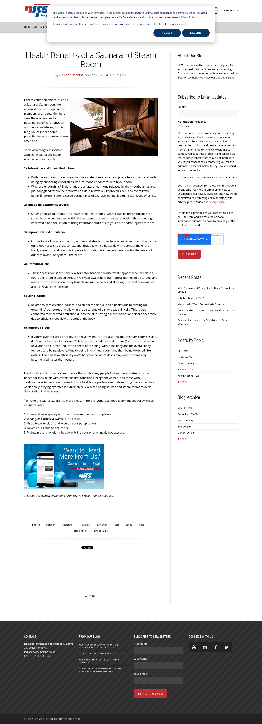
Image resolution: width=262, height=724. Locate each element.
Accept (167, 32)
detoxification (101, 530)
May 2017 (185, 408)
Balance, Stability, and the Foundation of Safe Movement (202, 322)
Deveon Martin (71, 75)
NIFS (183, 351)
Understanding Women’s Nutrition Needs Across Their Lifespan (207, 312)
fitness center (188, 363)
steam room (80, 530)
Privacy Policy (188, 17)
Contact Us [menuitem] (230, 10)
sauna (129, 524)
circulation (102, 524)
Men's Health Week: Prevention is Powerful (201, 304)
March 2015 (185, 420)
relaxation (84, 524)
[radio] (208, 126)
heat (116, 524)
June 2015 (184, 426)
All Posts (90, 596)
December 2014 (187, 414)
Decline (196, 32)
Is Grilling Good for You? (191, 298)
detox (142, 524)
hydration (50, 524)
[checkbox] (208, 126)
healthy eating (188, 375)
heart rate (67, 524)
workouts (185, 369)
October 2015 (186, 432)
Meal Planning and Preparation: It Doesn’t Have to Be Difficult (206, 289)
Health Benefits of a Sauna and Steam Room (90, 59)
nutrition (185, 357)
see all (183, 382)
